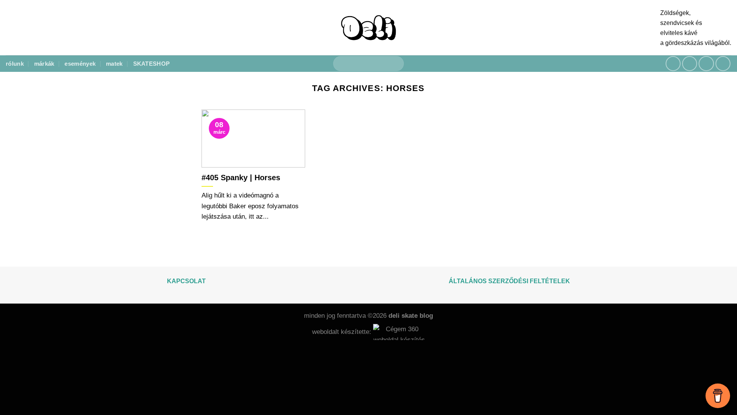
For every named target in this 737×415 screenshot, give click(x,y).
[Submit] (394, 63)
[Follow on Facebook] (673, 63)
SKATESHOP (151, 63)
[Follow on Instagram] (689, 63)
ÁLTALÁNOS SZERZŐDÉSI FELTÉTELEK (509, 281)
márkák (44, 63)
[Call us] (723, 63)
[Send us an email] (706, 63)
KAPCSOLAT (186, 281)
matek (114, 63)
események (80, 63)
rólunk (15, 63)
